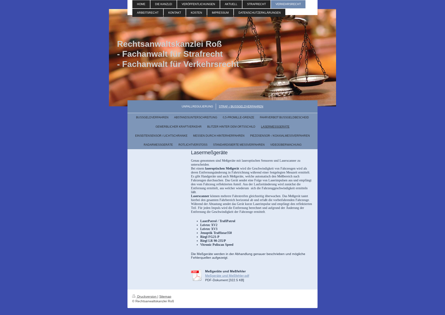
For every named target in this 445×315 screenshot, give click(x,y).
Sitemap (165, 296)
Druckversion (146, 296)
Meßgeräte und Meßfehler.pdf (227, 275)
